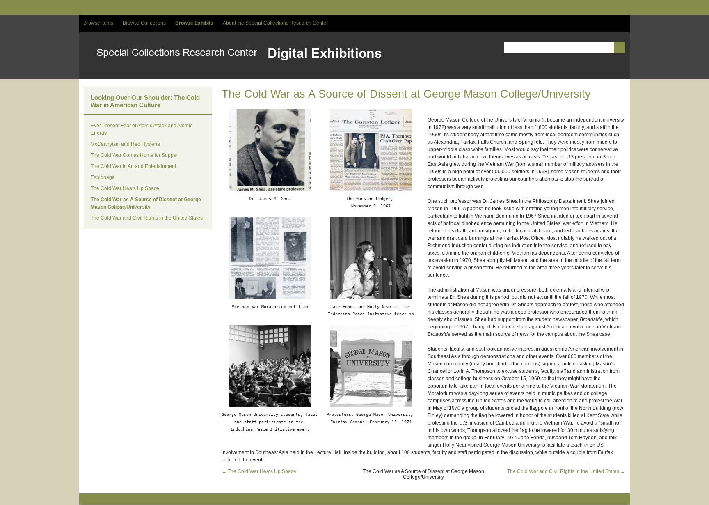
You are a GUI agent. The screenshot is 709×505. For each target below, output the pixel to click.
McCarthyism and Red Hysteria (125, 144)
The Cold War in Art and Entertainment (133, 166)
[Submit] (619, 47)
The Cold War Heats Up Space (125, 188)
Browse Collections (144, 23)
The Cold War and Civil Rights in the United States (147, 218)
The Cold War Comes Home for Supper (134, 155)
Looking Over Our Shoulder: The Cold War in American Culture (145, 101)
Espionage (103, 177)
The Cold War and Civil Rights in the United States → (566, 471)
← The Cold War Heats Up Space (259, 471)
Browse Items (98, 23)
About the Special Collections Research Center (275, 23)
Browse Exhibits (194, 23)
